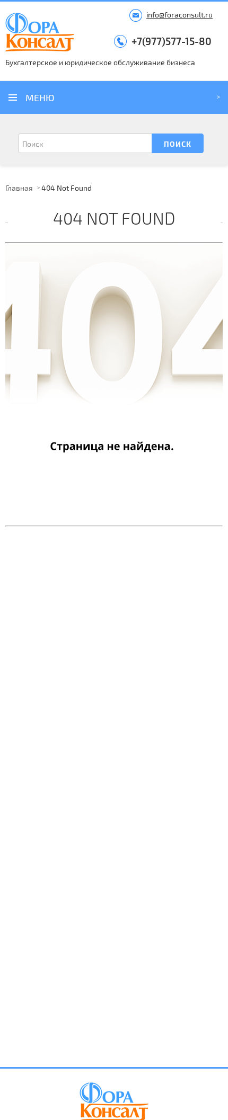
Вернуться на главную (114, 346)
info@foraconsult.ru (179, 14)
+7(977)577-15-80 (171, 41)
